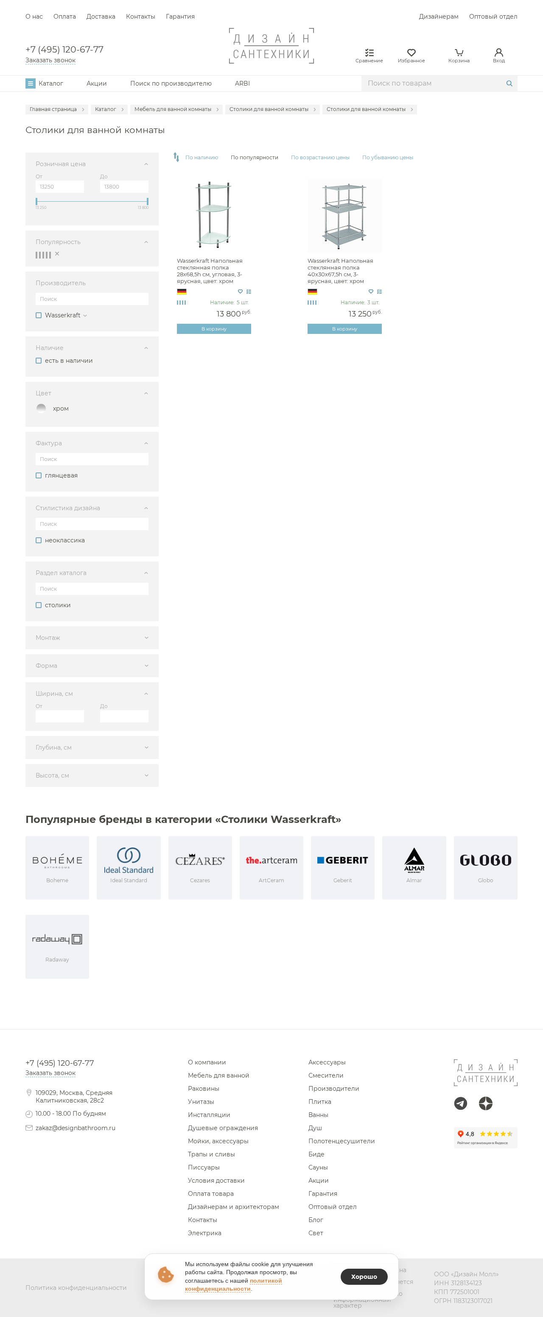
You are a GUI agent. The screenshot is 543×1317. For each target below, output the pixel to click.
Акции (97, 83)
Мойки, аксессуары (218, 1141)
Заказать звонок (50, 60)
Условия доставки (216, 1180)
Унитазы (201, 1102)
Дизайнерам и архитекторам (233, 1207)
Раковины (203, 1088)
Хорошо (364, 1277)
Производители (333, 1088)
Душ (315, 1128)
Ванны (318, 1115)
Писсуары (204, 1167)
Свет (315, 1233)
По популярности (254, 158)
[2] (40, 255)
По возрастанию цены (320, 158)
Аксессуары (327, 1062)
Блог (315, 1220)
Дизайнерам (439, 16)
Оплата (64, 16)
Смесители (326, 1075)
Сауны (318, 1167)
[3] (43, 255)
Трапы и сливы (211, 1154)
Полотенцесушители (341, 1141)
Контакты (140, 16)
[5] (50, 255)
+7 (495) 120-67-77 (64, 49)
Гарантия (180, 16)
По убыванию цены (387, 158)
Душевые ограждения (223, 1128)
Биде (316, 1154)
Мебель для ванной (218, 1075)
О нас (34, 16)
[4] (47, 255)
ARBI (242, 83)
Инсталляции (209, 1115)
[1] (36, 255)
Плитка (319, 1102)
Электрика (204, 1233)
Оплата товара (211, 1194)
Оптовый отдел (493, 16)
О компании (207, 1062)
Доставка (101, 16)
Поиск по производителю (171, 83)
